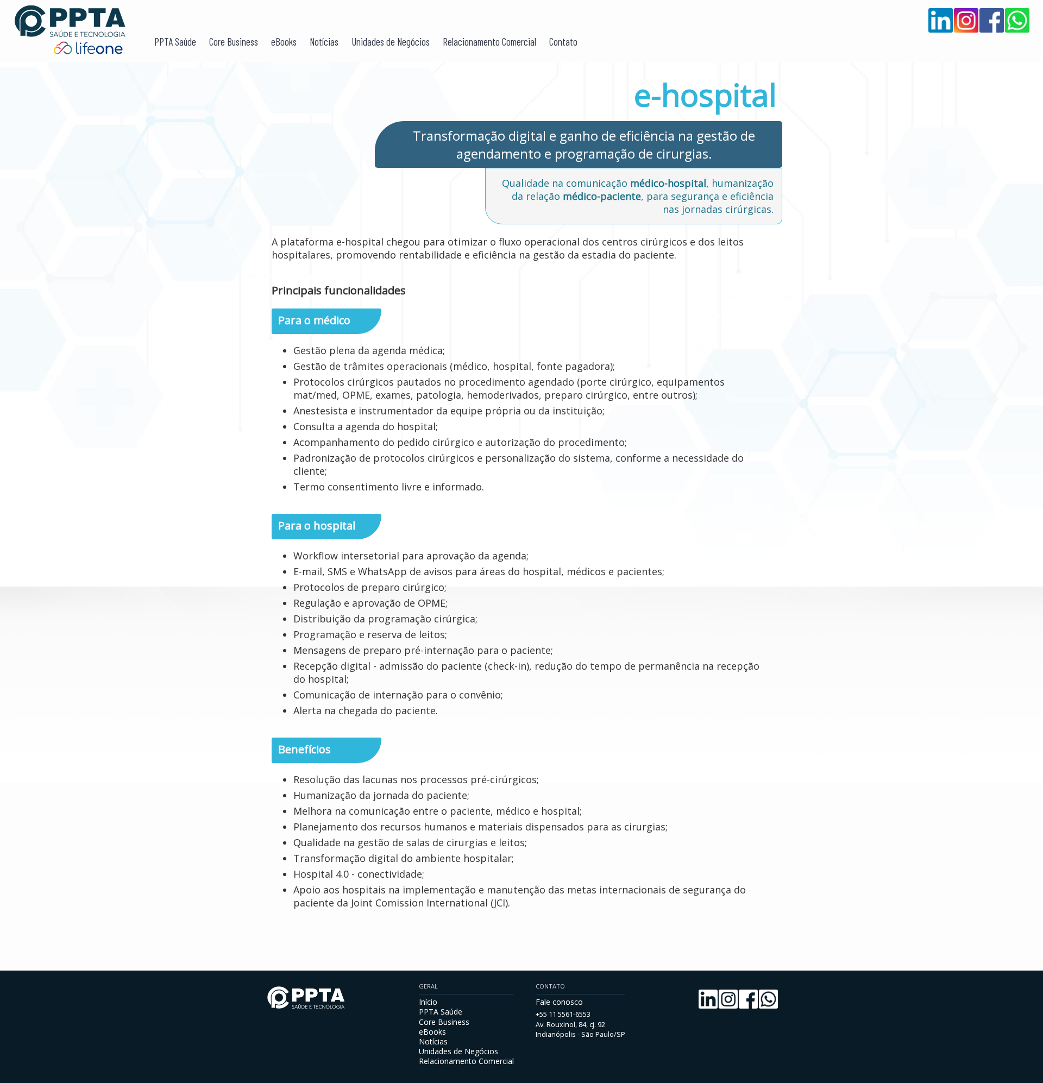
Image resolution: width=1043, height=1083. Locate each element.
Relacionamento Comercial (489, 41)
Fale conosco (559, 1002)
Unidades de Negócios (390, 41)
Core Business (233, 41)
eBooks (284, 41)
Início (428, 1002)
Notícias (324, 41)
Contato (563, 41)
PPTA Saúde (175, 41)
